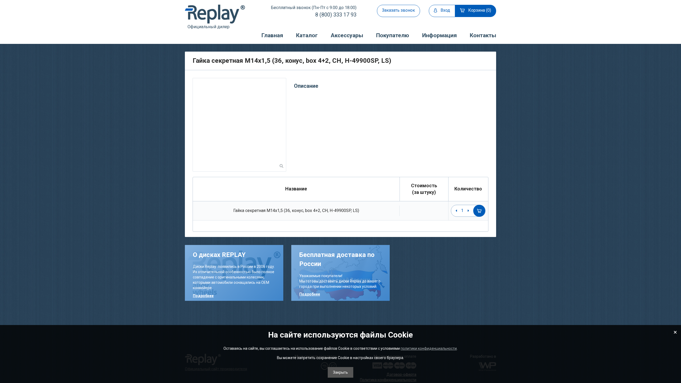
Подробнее (203, 296)
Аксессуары (347, 35)
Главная (272, 35)
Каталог (307, 35)
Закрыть (340, 372)
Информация (439, 35)
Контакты (483, 35)
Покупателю (392, 35)
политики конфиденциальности (429, 348)
